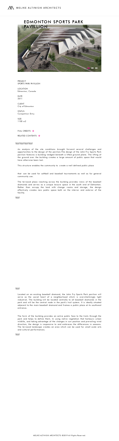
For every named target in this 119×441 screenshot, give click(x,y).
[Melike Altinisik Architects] (35, 7)
